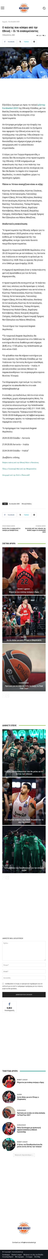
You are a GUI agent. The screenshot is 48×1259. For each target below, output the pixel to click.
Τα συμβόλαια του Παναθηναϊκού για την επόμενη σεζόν (24, 869)
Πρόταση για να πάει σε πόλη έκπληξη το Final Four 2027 (24, 687)
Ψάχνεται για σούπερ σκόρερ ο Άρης (24, 592)
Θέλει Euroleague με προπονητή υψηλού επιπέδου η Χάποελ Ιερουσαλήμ (29, 1130)
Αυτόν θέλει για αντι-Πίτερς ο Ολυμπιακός (24, 640)
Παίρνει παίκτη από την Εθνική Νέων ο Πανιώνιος (20, 462)
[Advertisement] (24, 90)
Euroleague (24, 683)
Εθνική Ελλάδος (27, 504)
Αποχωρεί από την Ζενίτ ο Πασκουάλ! (16, 475)
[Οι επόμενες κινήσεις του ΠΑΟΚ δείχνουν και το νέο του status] (24, 801)
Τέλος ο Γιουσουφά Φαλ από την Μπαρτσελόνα (19, 469)
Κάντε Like (9, 1003)
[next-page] (7, 695)
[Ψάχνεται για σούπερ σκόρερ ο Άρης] (24, 571)
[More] (34, 41)
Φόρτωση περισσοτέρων (23, 1155)
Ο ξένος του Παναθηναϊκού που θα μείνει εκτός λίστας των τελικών (24, 772)
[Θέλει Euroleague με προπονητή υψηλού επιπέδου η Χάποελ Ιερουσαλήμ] (8, 1128)
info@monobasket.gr (28, 1242)
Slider (23, 637)
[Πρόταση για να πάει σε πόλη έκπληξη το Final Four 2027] (24, 667)
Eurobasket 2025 (14, 22)
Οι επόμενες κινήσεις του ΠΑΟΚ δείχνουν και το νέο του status (24, 821)
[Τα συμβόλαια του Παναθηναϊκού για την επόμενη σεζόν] (24, 849)
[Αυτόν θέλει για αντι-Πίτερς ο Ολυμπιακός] (24, 619)
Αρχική (4, 22)
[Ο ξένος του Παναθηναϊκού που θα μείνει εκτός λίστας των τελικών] (24, 753)
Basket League (24, 589)
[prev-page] (3, 695)
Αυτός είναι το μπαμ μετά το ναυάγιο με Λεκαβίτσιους (11, 529)
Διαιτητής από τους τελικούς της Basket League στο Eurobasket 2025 (35, 530)
